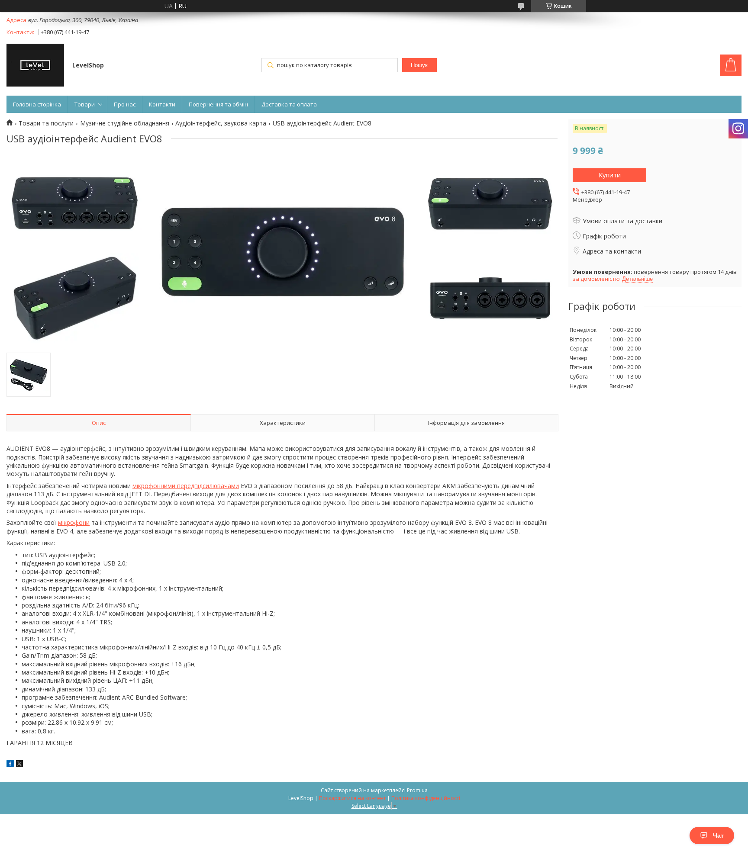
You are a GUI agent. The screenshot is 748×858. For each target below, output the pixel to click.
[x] (19, 765)
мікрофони (74, 522)
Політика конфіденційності (425, 798)
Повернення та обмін (218, 104)
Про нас (124, 104)
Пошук (419, 65)
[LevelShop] (35, 66)
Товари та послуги (46, 123)
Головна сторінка (37, 104)
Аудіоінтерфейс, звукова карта (220, 123)
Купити (610, 174)
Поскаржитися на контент (352, 798)
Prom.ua (417, 790)
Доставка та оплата (289, 104)
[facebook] (10, 765)
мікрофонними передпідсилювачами (185, 486)
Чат (718, 835)
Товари (84, 104)
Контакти (162, 104)
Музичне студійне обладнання (124, 123)
